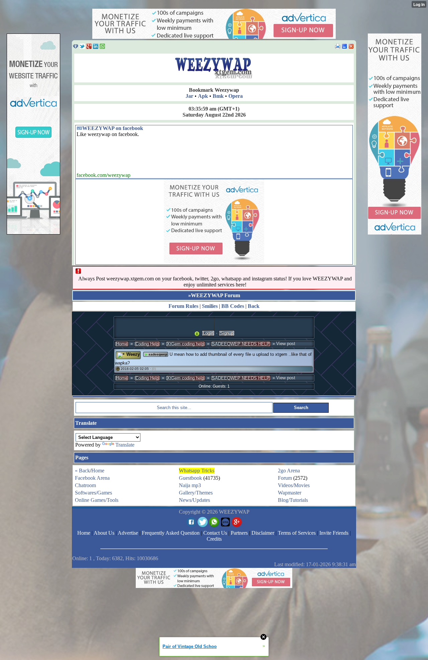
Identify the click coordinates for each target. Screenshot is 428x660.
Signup (226, 333)
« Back (82, 470)
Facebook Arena (92, 478)
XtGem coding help (185, 343)
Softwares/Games (93, 493)
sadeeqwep (157, 354)
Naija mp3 (190, 485)
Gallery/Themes (196, 493)
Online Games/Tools (96, 500)
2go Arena (289, 470)
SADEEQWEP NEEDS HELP (241, 343)
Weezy (133, 354)
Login (208, 333)
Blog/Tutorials (293, 500)
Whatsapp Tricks (196, 470)
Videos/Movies (294, 485)
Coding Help (147, 343)
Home (121, 343)
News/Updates (194, 500)
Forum (285, 478)
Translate (124, 445)
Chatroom (85, 485)
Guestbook (190, 478)
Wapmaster (289, 493)
